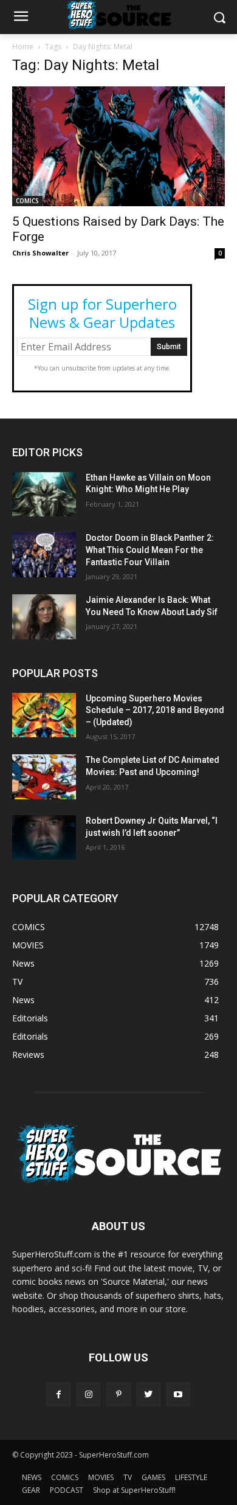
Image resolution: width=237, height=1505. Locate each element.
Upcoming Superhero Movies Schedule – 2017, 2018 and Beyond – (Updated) (155, 710)
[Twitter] (148, 1394)
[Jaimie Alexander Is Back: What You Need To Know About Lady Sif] (44, 616)
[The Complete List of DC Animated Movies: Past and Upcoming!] (44, 776)
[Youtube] (178, 1394)
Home (22, 46)
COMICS (27, 200)
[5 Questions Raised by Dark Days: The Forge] (118, 146)
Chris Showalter (40, 252)
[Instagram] (88, 1394)
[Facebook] (58, 1394)
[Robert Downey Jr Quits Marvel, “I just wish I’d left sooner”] (44, 837)
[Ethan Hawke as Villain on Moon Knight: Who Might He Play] (44, 494)
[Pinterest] (118, 1394)
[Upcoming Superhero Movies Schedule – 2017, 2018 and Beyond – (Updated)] (44, 715)
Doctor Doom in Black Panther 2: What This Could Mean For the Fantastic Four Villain (150, 549)
